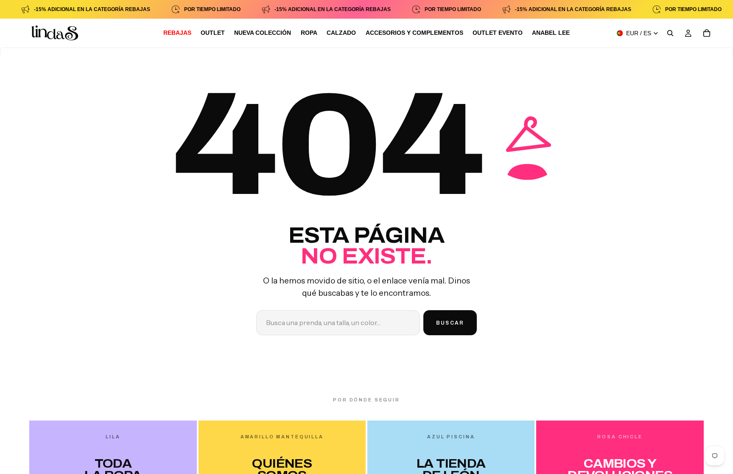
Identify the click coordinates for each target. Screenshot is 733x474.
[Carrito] (706, 33)
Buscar (450, 323)
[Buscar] (670, 33)
